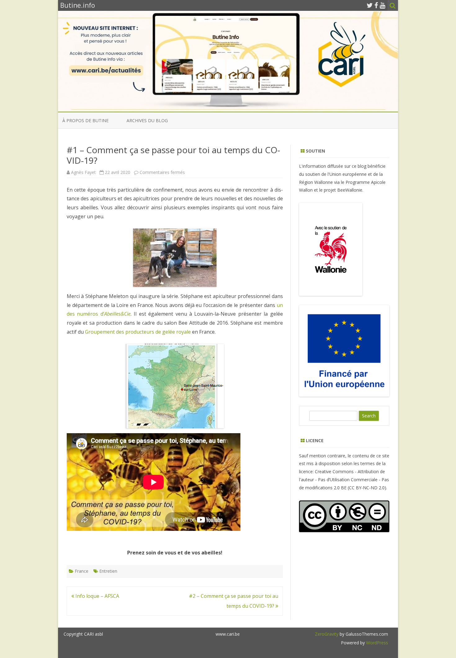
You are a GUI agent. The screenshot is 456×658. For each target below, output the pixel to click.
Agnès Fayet (83, 172)
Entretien (108, 571)
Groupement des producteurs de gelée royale (138, 331)
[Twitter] (370, 5)
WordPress (376, 643)
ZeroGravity (326, 634)
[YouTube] (382, 5)
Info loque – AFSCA (96, 596)
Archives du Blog (147, 120)
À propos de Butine (85, 120)
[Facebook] (376, 5)
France (81, 571)
